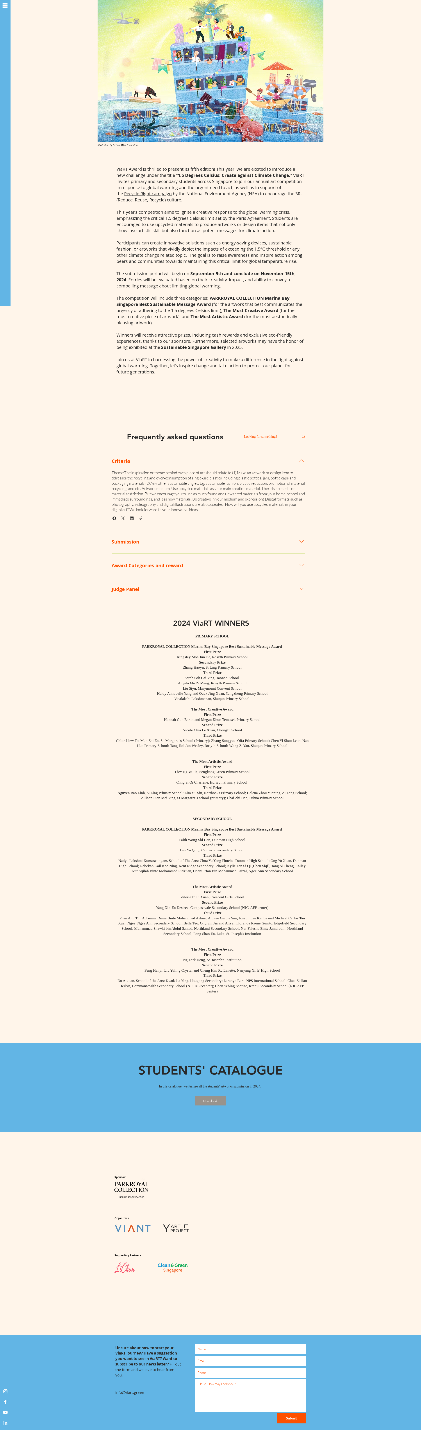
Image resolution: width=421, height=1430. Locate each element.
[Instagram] (5, 1391)
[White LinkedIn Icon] (5, 1423)
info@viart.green (129, 1392)
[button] (5, 5)
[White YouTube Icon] (5, 1412)
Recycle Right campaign (148, 194)
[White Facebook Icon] (5, 1402)
